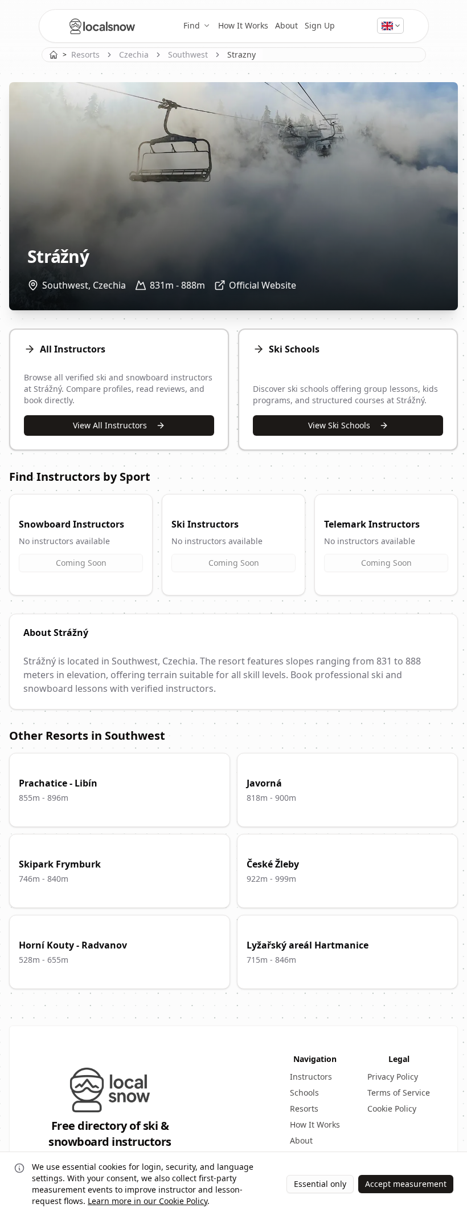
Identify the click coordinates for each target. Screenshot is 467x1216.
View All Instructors (110, 425)
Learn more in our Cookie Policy (147, 1200)
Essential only (320, 1183)
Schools (304, 1092)
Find (191, 25)
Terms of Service (398, 1092)
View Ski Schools (339, 425)
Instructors (311, 1076)
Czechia (134, 54)
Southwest (188, 54)
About (286, 25)
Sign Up (320, 25)
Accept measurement (405, 1183)
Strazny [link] (241, 54)
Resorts (85, 54)
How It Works (243, 25)
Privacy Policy (392, 1076)
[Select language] (390, 26)
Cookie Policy (391, 1108)
